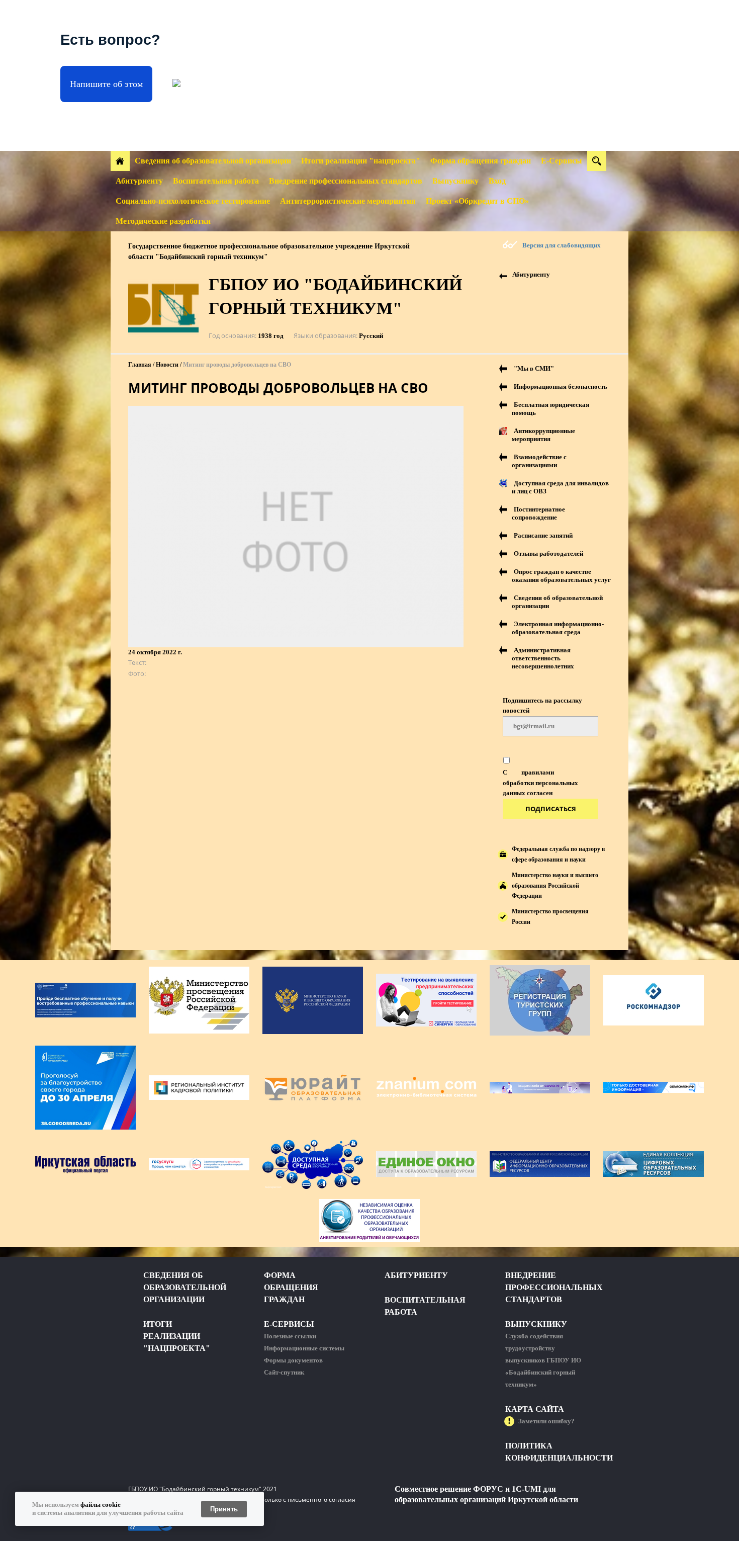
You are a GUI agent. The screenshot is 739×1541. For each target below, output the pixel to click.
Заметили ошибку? (546, 1421)
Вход (497, 181)
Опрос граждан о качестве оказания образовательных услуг (561, 575)
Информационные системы (304, 1348)
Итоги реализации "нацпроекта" (360, 160)
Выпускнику (455, 181)
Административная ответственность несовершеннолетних (543, 658)
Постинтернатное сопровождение (538, 513)
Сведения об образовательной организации (213, 160)
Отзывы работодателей (548, 553)
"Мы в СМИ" (534, 368)
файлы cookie (100, 1504)
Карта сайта (534, 1409)
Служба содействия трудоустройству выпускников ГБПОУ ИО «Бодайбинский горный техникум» (543, 1360)
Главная (139, 365)
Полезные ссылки (290, 1336)
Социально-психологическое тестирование (193, 201)
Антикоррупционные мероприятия (543, 435)
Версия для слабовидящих (561, 245)
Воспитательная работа (216, 181)
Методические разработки (163, 221)
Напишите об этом (106, 84)
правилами (537, 772)
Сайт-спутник (284, 1372)
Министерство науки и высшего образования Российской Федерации (555, 885)
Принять (224, 1509)
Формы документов (293, 1360)
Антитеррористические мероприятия (348, 201)
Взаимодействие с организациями (539, 461)
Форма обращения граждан (480, 160)
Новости (167, 365)
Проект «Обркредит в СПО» (477, 201)
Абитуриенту (139, 181)
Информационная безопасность (560, 386)
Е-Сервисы (561, 160)
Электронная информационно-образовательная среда (558, 628)
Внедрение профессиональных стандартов (345, 181)
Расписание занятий (543, 535)
